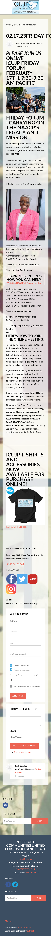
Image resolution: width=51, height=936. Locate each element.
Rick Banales (29, 43)
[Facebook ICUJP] (11, 578)
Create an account (22, 752)
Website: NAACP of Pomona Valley (24, 283)
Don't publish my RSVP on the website (27, 686)
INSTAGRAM (32, 872)
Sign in (8, 921)
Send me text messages (22, 670)
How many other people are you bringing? (24, 675)
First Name (13, 621)
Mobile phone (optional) (18, 654)
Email (11, 643)
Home (8, 24)
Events (17, 24)
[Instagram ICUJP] (11, 589)
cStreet (30, 931)
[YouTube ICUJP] (32, 578)
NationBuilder (24, 927)
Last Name (13, 632)
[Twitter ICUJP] (22, 578)
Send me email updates (21, 666)
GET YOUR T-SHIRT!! (16, 527)
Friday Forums (29, 24)
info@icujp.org (25, 859)
